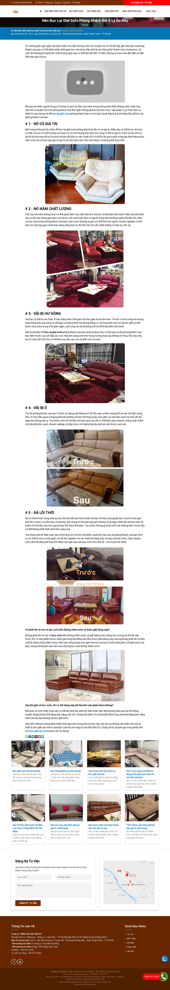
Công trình (131, 947)
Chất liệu (151, 11)
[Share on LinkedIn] (42, 736)
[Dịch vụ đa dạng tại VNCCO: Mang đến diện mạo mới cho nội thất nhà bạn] (142, 753)
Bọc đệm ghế (94, 11)
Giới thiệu (131, 938)
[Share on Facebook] (29, 736)
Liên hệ (130, 951)
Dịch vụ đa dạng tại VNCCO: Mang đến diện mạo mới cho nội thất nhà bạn (140, 774)
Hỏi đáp (130, 943)
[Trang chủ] (40, 11)
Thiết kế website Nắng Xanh (85, 984)
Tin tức (85, 25)
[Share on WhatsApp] (26, 736)
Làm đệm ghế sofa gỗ (55, 11)
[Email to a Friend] (36, 736)
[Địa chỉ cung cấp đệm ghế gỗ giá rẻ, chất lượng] (66, 807)
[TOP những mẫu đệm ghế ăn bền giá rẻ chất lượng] (142, 807)
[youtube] (20, 961)
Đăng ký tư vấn (142, 2)
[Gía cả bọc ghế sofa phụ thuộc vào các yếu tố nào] (104, 807)
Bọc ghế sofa (76, 11)
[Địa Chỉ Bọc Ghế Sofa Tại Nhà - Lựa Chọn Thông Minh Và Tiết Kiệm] (28, 807)
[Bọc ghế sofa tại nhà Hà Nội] (28, 753)
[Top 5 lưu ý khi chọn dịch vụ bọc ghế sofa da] (104, 753)
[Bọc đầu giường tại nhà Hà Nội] (66, 753)
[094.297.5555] (164, 958)
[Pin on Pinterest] (39, 736)
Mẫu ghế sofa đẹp (132, 11)
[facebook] (14, 961)
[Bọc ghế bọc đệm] (15, 11)
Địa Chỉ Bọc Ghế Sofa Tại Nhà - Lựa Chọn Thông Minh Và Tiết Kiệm (28, 828)
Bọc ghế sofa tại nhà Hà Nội (26, 771)
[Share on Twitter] (33, 736)
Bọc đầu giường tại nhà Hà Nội (66, 771)
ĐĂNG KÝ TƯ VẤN (28, 903)
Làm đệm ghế (112, 11)
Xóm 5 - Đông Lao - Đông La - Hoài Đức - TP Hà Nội (59, 3)
